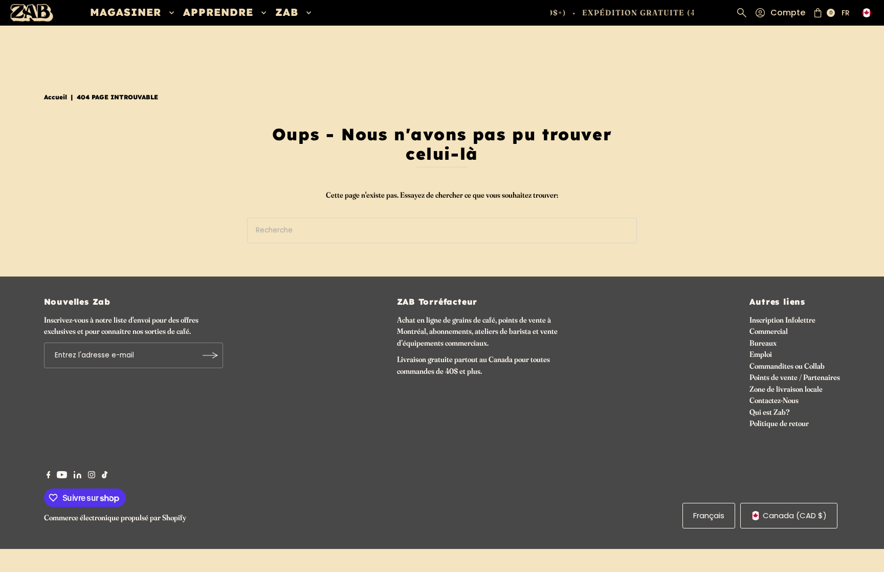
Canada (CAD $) (795, 515)
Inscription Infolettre (782, 320)
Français (708, 515)
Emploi (760, 354)
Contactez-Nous (774, 400)
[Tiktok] (104, 475)
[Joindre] (210, 355)
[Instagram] (91, 475)
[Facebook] (49, 475)
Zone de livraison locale (786, 389)
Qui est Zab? (769, 412)
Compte (787, 12)
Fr (846, 13)
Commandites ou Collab (787, 366)
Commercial (768, 331)
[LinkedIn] (77, 475)
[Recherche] (742, 13)
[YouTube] (62, 475)
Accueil (55, 97)
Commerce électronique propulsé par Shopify (115, 517)
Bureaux (763, 343)
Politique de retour (779, 423)
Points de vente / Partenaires (794, 377)
